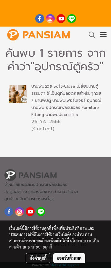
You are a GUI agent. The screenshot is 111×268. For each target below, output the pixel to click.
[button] (90, 35)
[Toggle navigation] (103, 34)
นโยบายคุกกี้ (41, 246)
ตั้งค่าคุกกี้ (38, 258)
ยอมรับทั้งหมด (69, 258)
